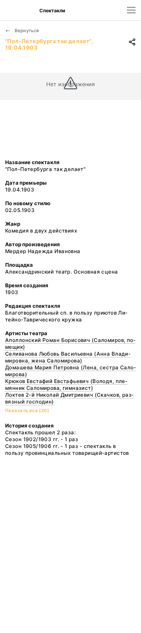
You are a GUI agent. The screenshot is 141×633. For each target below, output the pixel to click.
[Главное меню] (131, 10)
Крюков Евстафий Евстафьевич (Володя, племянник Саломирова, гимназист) (66, 384)
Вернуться (26, 30)
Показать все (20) (27, 410)
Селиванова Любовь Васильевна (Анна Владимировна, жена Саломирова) (67, 357)
